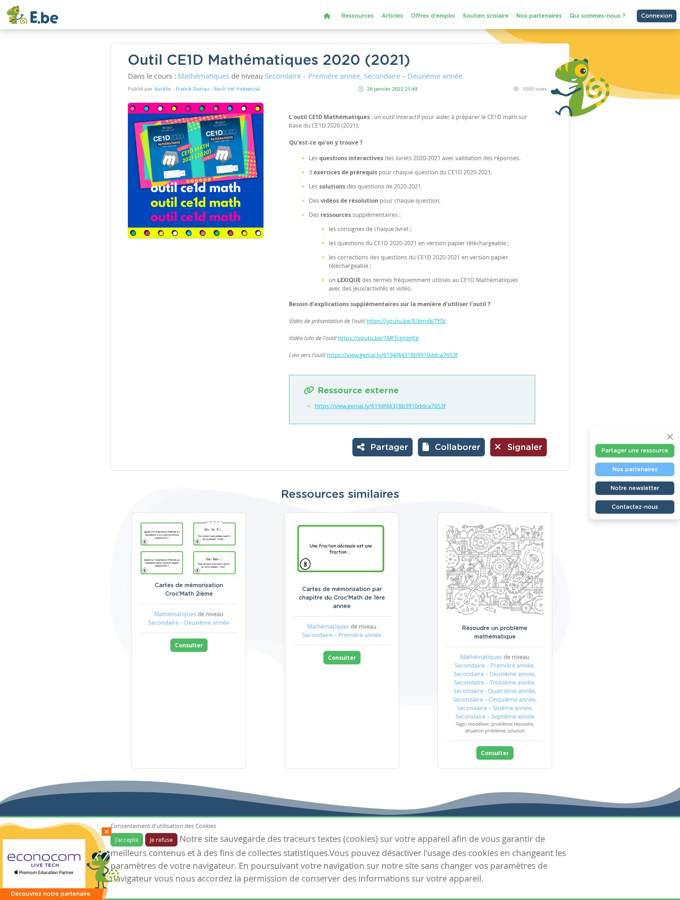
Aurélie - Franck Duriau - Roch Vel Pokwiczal (207, 88)
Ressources (357, 16)
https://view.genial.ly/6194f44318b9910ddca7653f (392, 355)
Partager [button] (388, 447)
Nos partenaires (539, 16)
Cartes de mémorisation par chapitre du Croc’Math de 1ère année (342, 597)
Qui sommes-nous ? (597, 16)
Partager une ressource (634, 451)
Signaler (523, 447)
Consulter (189, 645)
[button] (451, 447)
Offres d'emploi (433, 16)
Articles (392, 16)
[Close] (670, 437)
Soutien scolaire (486, 16)
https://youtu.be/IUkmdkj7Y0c (406, 321)
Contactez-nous (635, 507)
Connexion (656, 16)
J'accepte (126, 840)
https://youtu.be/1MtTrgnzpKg (378, 338)
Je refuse (161, 840)
